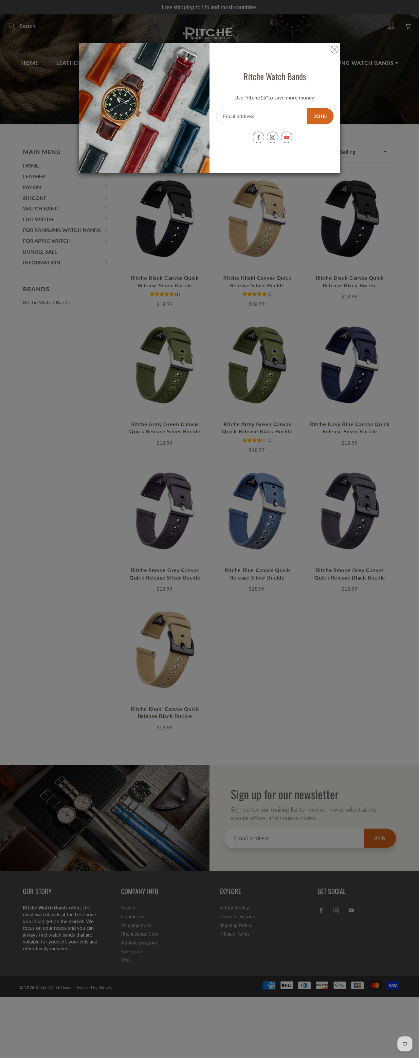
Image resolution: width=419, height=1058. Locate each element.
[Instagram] (272, 137)
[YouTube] (286, 137)
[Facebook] (258, 137)
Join (320, 116)
